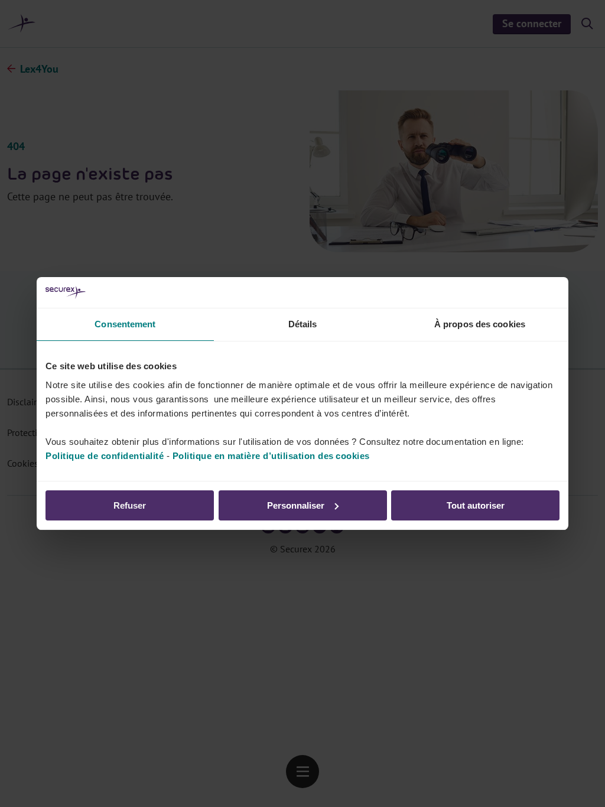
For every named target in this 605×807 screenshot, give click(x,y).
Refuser (129, 505)
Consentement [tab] (125, 324)
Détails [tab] (302, 324)
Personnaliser (295, 505)
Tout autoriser (476, 505)
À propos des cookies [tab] (479, 324)
